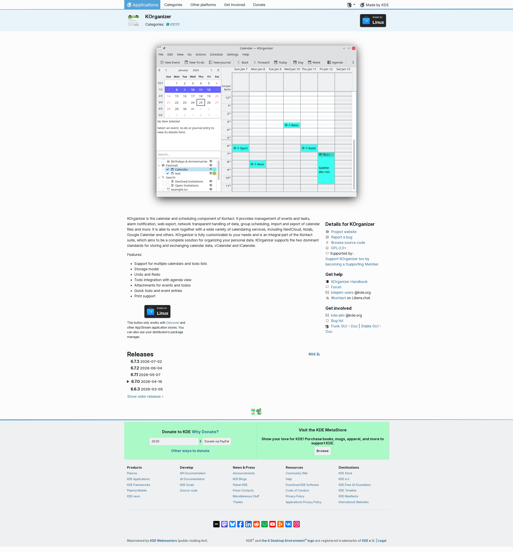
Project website (343, 232)
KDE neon (133, 496)
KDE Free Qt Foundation (355, 484)
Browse (323, 451)
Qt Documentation (192, 479)
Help (289, 479)
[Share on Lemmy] (264, 522)
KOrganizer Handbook (349, 282)
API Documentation (193, 473)
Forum (336, 287)
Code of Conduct (297, 490)
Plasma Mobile (137, 490)
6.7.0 (146, 381)
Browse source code (348, 242)
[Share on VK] (288, 522)
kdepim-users (342, 292)
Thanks (238, 502)
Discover (172, 323)
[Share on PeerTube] (280, 522)
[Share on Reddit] (256, 522)
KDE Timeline (347, 490)
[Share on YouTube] (272, 522)
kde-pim (338, 315)
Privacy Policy (295, 496)
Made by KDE (377, 5)
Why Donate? (205, 431)
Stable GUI (370, 326)
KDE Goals (187, 484)
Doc (354, 326)
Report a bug (341, 237)
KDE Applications (138, 479)
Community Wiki (297, 473)
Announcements (244, 473)
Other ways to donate (190, 451)
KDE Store (345, 473)
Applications (142, 6)
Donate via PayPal (217, 441)
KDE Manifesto (348, 496)
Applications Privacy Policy (304, 502)
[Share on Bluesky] (232, 522)
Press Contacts (243, 490)
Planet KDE (240, 484)
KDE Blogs (240, 479)
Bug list (337, 321)
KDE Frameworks (138, 484)
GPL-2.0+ (338, 248)
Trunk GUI (338, 326)
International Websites (354, 502)
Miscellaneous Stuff (246, 496)
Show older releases (144, 396)
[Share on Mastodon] (224, 522)
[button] (351, 5)
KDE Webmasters (163, 541)
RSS (312, 354)
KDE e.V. (344, 479)
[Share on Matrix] (216, 522)
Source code (188, 490)
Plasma (132, 473)
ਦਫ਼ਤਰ (175, 24)
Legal (382, 541)
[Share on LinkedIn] (248, 522)
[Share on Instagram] (296, 522)
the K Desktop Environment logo (288, 541)
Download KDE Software (302, 484)
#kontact (338, 298)
